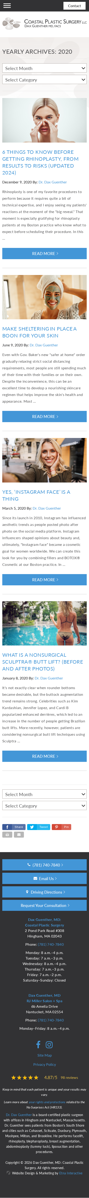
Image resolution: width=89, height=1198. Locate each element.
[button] (61, 827)
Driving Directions (46, 892)
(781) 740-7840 (50, 944)
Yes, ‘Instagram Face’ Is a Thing (36, 495)
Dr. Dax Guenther (53, 182)
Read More (43, 253)
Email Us (46, 878)
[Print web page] (7, 835)
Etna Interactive (70, 1173)
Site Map (44, 1055)
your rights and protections (47, 1102)
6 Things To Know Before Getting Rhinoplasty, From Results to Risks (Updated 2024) (40, 162)
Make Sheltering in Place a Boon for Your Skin (39, 332)
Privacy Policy (44, 1064)
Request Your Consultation (43, 905)
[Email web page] (19, 835)
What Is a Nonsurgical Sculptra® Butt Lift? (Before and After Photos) (42, 661)
